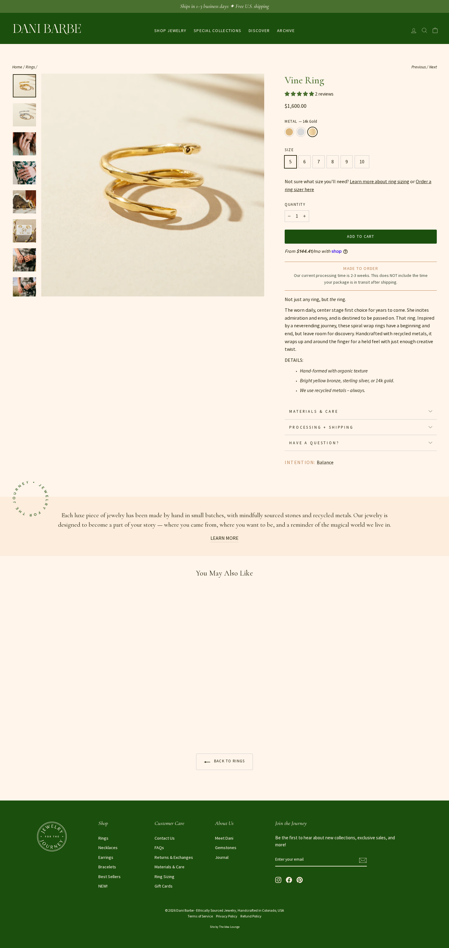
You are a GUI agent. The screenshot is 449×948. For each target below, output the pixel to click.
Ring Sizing (164, 876)
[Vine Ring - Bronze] (16, 725)
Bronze (289, 131)
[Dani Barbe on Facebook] (289, 879)
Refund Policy (250, 916)
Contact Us (165, 838)
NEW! (103, 886)
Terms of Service (200, 916)
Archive (286, 30)
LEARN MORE (224, 538)
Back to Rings (229, 761)
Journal (221, 857)
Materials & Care (313, 411)
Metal (301, 121)
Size (289, 149)
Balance (325, 462)
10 (362, 161)
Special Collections (217, 30)
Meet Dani (224, 838)
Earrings (105, 857)
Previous (418, 67)
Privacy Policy (226, 916)
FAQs (159, 847)
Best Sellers (109, 876)
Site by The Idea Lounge (224, 927)
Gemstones (225, 847)
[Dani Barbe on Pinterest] (300, 879)
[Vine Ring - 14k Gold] (33, 725)
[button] (300, 94)
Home (17, 67)
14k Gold (312, 131)
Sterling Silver (300, 131)
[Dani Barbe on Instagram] (278, 879)
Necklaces (108, 847)
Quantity (295, 204)
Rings (30, 67)
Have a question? (314, 442)
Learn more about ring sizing (379, 181)
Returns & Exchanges (174, 857)
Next (433, 67)
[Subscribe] (363, 859)
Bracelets (107, 867)
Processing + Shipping (321, 427)
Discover (259, 30)
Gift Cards (164, 886)
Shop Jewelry (170, 30)
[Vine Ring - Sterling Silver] (24, 725)
